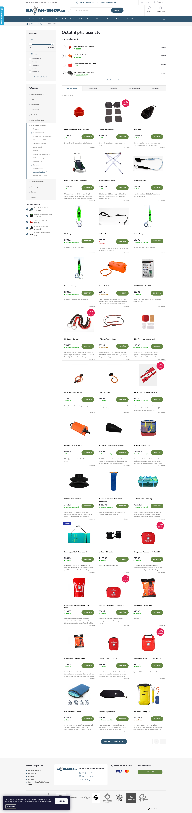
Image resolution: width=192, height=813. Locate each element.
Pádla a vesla (35, 110)
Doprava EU (44, 2)
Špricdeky (36, 129)
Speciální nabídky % (37, 94)
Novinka (35, 65)
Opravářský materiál (39, 144)
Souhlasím (61, 801)
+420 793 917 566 (88, 776)
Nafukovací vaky (38, 168)
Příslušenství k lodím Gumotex (42, 136)
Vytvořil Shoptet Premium (158, 809)
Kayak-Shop (86, 780)
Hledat (117, 10)
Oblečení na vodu (36, 115)
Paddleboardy (35, 105)
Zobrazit (87, 241)
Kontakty (54, 2)
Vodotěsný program (37, 182)
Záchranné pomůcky (37, 120)
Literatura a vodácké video (41, 140)
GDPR (30, 785)
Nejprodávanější (134, 88)
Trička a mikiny (37, 161)
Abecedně (155, 88)
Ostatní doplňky (38, 147)
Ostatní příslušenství (39, 172)
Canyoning (34, 187)
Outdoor (33, 192)
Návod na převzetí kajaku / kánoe (38, 782)
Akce (34, 62)
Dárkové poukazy (38, 158)
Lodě (32, 99)
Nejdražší (113, 88)
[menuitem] (37, 19)
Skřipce (35, 151)
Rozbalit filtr (40, 77)
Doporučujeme (72, 88)
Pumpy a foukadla (38, 133)
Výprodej (35, 71)
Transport (36, 165)
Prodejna (31, 779)
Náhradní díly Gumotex (40, 176)
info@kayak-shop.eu (88, 773)
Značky (33, 197)
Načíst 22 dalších (112, 741)
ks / (150, 772)
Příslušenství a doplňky (38, 125)
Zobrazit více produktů (113, 80)
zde (50, 802)
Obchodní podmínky (32, 2)
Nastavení (11, 806)
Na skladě (36, 59)
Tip (33, 68)
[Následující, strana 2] (156, 741)
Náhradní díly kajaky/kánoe (41, 154)
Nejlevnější (93, 88)
